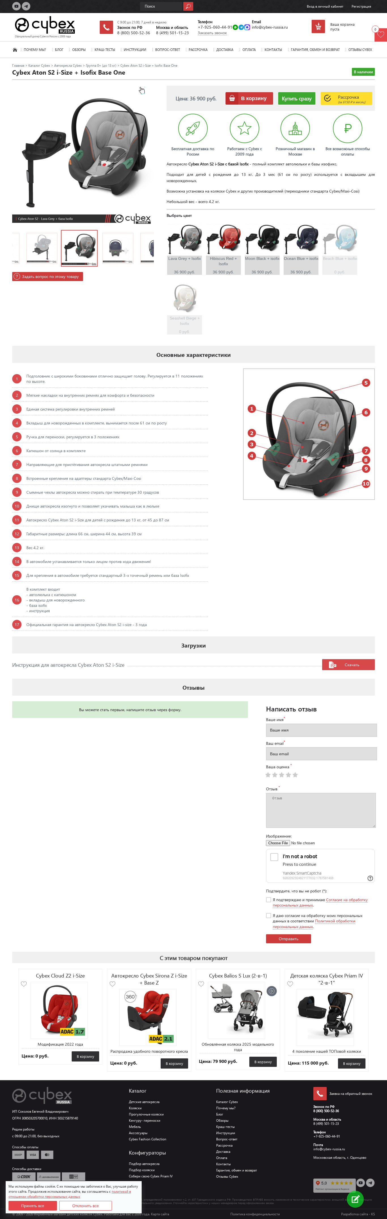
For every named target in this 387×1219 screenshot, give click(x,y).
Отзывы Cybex (360, 50)
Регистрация (361, 6)
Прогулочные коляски (146, 1114)
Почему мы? (35, 50)
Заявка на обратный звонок (350, 1093)
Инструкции (135, 50)
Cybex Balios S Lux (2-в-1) (238, 975)
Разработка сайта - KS (358, 1214)
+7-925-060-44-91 (215, 27)
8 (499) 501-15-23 (172, 32)
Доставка (224, 50)
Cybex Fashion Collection (147, 1139)
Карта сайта (160, 1214)
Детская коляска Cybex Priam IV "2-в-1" (326, 979)
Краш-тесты (105, 50)
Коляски (135, 1108)
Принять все (32, 1205)
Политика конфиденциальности (255, 1214)
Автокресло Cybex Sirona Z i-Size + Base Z (149, 979)
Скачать (352, 664)
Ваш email (275, 743)
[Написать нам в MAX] (247, 27)
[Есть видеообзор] (272, 991)
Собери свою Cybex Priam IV (151, 1176)
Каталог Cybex (15, 49)
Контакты (273, 50)
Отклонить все (85, 1205)
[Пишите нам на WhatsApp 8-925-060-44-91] (235, 27)
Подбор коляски (142, 1170)
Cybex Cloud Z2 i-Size (60, 975)
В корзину (85, 1056)
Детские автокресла (144, 1102)
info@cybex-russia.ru (270, 27)
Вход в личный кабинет (325, 6)
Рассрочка (198, 50)
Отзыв (273, 788)
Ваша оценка (279, 766)
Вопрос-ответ (167, 50)
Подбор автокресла (144, 1164)
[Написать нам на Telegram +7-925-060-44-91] (241, 27)
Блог (59, 50)
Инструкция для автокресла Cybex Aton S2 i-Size (68, 664)
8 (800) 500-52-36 (133, 32)
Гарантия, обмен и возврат (315, 50)
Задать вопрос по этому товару (50, 276)
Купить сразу (297, 98)
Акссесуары (138, 1133)
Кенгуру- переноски (144, 1120)
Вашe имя (275, 719)
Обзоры (79, 50)
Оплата (249, 50)
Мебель (135, 1127)
